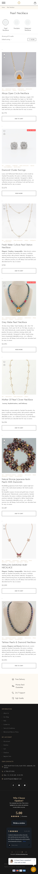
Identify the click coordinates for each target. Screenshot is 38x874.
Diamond (8, 165)
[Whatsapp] (25, 785)
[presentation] (19, 103)
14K (3, 89)
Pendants (33, 240)
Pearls (14, 90)
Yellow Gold (22, 90)
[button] (19, 118)
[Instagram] (19, 785)
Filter (32, 39)
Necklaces (29, 89)
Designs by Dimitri (11, 89)
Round (32, 165)
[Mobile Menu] (3, 3)
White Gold (17, 167)
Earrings (15, 165)
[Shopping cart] (35, 3)
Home (3, 7)
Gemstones (21, 89)
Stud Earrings (8, 167)
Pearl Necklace (6, 90)
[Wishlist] (4, 54)
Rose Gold (20, 562)
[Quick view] (4, 57)
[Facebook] (13, 785)
